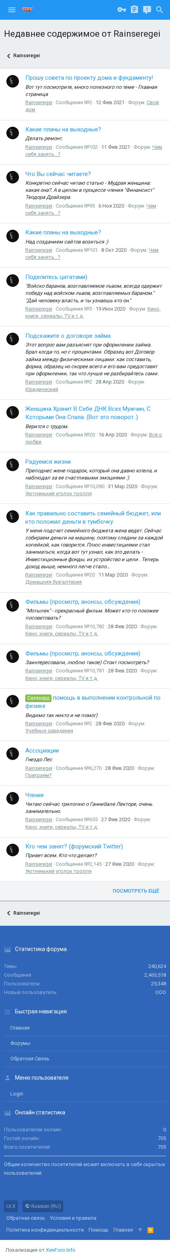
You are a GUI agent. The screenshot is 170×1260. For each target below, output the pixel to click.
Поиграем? (38, 775)
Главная (20, 1028)
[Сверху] (140, 1230)
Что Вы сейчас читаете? (58, 174)
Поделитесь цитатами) (56, 277)
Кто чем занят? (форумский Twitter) (74, 846)
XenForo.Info (61, 1250)
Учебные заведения (49, 731)
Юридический (41, 389)
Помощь (99, 1230)
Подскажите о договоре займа (68, 335)
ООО (160, 992)
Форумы (20, 1043)
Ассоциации (42, 750)
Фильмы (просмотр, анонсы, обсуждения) (82, 601)
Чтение (34, 795)
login (16, 1094)
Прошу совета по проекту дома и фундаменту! (89, 77)
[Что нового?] (147, 10)
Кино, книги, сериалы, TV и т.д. (61, 634)
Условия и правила (73, 1218)
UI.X (10, 1206)
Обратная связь (29, 1059)
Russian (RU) (45, 1206)
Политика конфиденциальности (45, 1230)
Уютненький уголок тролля (58, 493)
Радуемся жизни (48, 461)
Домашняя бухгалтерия (53, 582)
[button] (12, 10)
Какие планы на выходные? (63, 129)
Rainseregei (38, 102)
